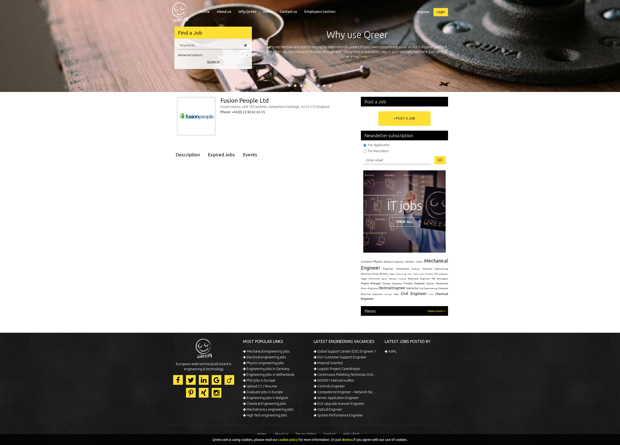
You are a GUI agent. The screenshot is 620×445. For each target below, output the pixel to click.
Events (250, 154)
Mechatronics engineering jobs (270, 409)
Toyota (364, 279)
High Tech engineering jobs (266, 415)
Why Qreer (247, 11)
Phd (433, 279)
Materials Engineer (419, 278)
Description (188, 154)
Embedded (366, 262)
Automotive (402, 268)
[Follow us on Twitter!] (191, 380)
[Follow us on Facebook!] (178, 380)
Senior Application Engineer (338, 398)
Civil (431, 294)
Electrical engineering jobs (266, 357)
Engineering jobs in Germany (267, 369)
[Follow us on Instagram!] (216, 393)
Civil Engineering (428, 288)
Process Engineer (414, 283)
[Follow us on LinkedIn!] (204, 380)
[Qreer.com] (180, 11)
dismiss (347, 440)
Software (410, 262)
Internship (412, 288)
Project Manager (371, 283)
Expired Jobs (221, 154)
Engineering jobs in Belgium (267, 398)
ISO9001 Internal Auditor (335, 380)
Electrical (366, 274)
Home (204, 11)
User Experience (415, 274)
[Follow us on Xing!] (204, 393)
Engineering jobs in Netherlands (270, 375)
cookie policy (288, 440)
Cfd (436, 274)
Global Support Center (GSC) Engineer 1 (346, 351)
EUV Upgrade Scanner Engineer (340, 404)
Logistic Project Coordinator (338, 369)
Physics (378, 261)
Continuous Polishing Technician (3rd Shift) (347, 375)
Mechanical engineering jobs (268, 351)
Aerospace (442, 279)
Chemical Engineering (435, 269)
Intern (419, 261)
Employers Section (319, 11)
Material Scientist (330, 363)
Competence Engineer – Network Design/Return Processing (347, 392)
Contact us (288, 11)
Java (396, 294)
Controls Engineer (331, 386)
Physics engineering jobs (265, 363)
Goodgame (443, 274)
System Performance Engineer (340, 415)
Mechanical (442, 283)
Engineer (388, 268)
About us (224, 11)
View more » (436, 311)
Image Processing (397, 274)
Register (423, 12)
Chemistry (374, 279)
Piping (375, 274)
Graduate (415, 269)
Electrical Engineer (392, 288)
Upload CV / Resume (261, 386)
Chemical (429, 274)
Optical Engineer (329, 409)
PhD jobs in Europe (260, 380)
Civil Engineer (414, 293)
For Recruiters (378, 151)
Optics (384, 279)
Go (440, 160)
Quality (430, 283)
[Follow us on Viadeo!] (229, 380)
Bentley (384, 274)
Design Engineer (392, 283)
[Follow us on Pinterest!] (191, 393)
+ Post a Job (404, 118)
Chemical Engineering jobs (266, 404)
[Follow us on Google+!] (216, 380)
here (363, 57)
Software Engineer (394, 262)
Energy (388, 294)
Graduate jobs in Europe (264, 392)
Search (213, 62)
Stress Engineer (369, 288)
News (268, 11)
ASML (392, 351)
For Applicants (379, 145)
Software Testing (397, 279)
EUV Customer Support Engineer (341, 357)
